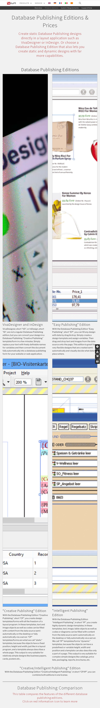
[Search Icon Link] (80, 3)
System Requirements (70, 8)
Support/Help (87, 8)
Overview (38, 8)
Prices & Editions (51, 8)
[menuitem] (49, 3)
